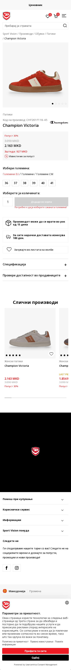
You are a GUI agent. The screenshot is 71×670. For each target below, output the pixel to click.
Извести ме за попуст (22, 156)
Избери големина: (16, 168)
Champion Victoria (17, 365)
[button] (35, 25)
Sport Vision (10, 33)
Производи (26, 33)
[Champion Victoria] (30, 333)
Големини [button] (27, 174)
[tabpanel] (35, 74)
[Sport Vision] (6, 16)
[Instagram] (16, 568)
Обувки (39, 33)
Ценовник (35, 5)
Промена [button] (35, 591)
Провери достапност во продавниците (31, 275)
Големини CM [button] (44, 174)
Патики (51, 33)
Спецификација (14, 264)
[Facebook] (6, 568)
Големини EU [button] (11, 174)
